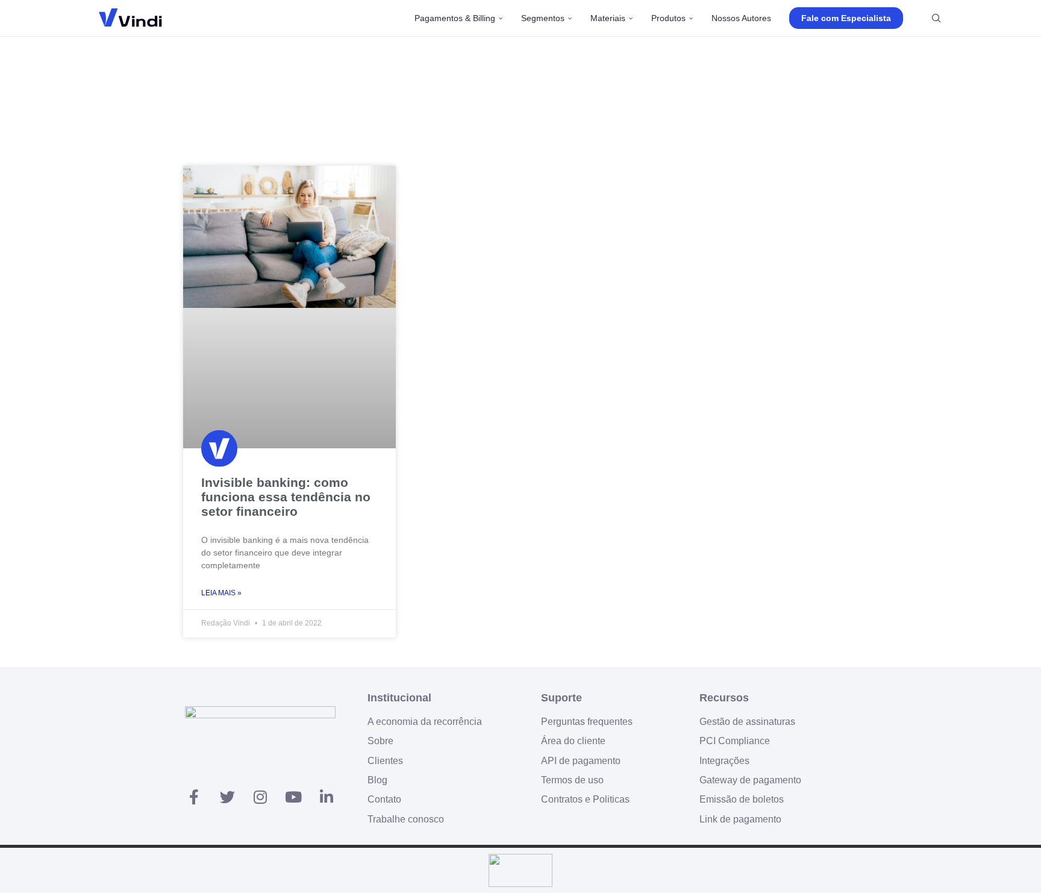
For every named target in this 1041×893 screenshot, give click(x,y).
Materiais (607, 18)
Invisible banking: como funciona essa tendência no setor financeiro (285, 496)
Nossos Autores (741, 18)
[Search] (936, 18)
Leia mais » (221, 593)
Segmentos (542, 18)
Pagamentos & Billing (454, 18)
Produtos (668, 18)
